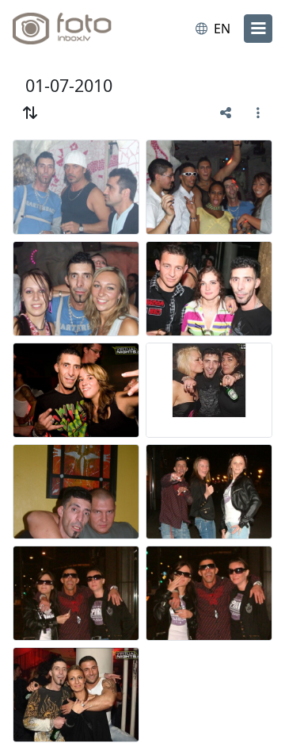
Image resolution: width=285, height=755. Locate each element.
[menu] (258, 28)
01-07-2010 (68, 85)
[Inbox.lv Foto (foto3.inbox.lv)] (77, 28)
